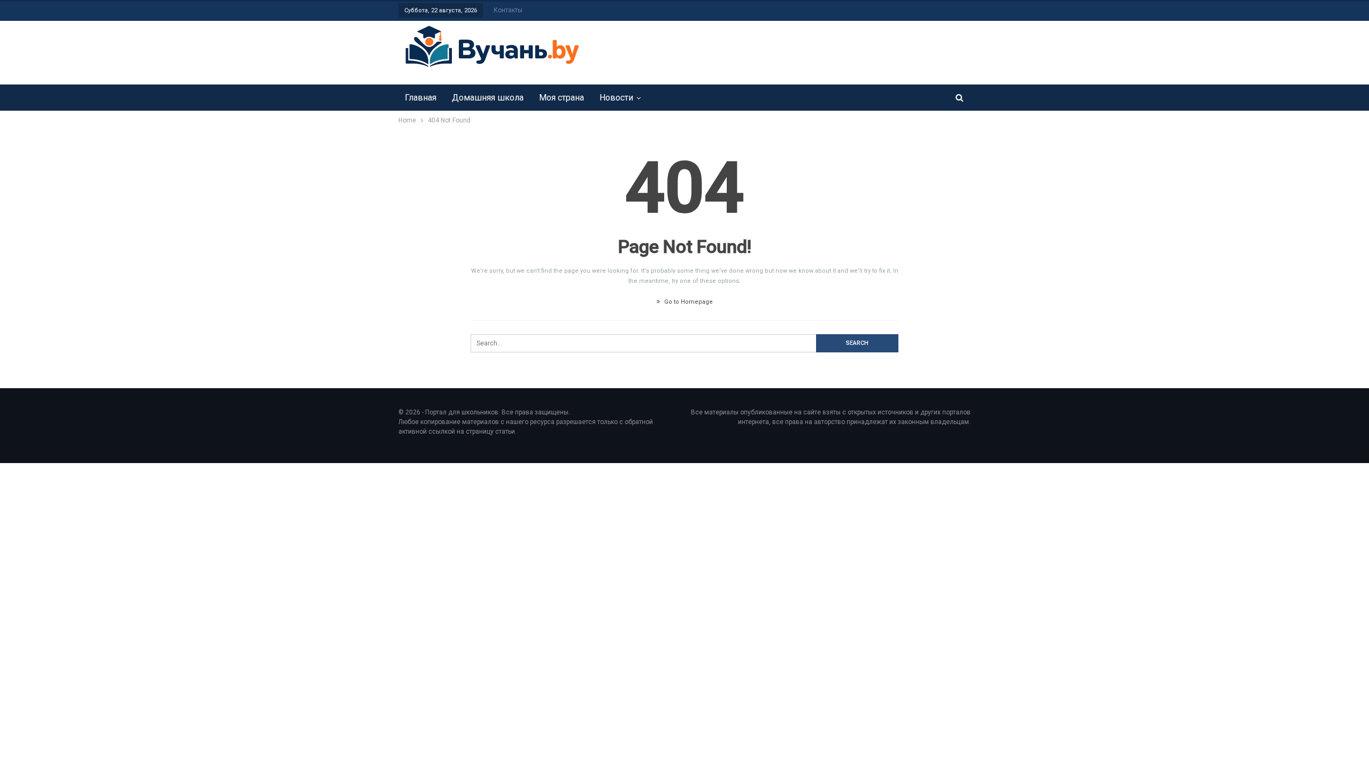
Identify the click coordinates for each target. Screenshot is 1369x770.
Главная (420, 98)
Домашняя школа (488, 98)
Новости (616, 98)
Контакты (508, 10)
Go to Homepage (688, 301)
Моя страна (561, 98)
